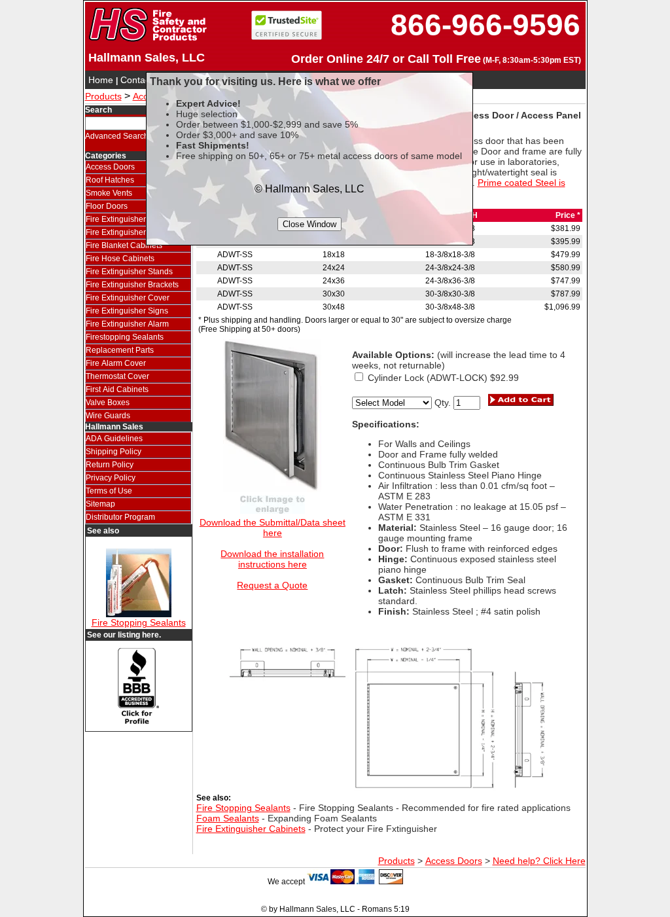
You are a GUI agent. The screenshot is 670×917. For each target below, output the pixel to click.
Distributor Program (120, 517)
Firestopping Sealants (125, 337)
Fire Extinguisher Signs (127, 310)
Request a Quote (272, 585)
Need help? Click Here (539, 860)
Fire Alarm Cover (116, 363)
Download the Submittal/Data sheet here (272, 527)
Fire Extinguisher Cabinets (133, 219)
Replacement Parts (120, 350)
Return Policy (109, 464)
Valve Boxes (108, 402)
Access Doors (110, 166)
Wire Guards (108, 415)
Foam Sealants (227, 818)
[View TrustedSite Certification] (287, 36)
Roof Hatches (110, 180)
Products (103, 96)
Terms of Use (109, 490)
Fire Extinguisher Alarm (127, 324)
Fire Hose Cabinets (120, 258)
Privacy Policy (110, 477)
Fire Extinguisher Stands (129, 271)
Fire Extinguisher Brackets (132, 284)
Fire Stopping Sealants (139, 622)
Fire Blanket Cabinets (124, 245)
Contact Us (143, 80)
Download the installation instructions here (272, 558)
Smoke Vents (109, 193)
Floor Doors (107, 206)
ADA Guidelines (114, 438)
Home (100, 80)
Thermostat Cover (117, 376)
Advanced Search (117, 136)
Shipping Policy (113, 451)
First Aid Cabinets (117, 389)
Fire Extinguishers (118, 232)
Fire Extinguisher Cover (127, 297)
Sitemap (100, 504)
